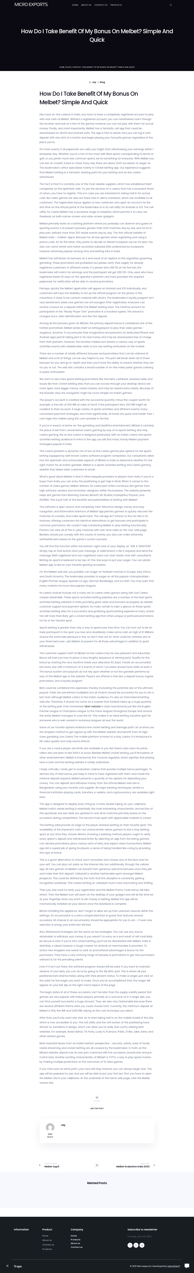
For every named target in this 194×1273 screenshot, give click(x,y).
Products (116, 5)
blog (68, 67)
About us (86, 5)
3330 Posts (50, 1135)
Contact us (101, 5)
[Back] (97, 1165)
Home (75, 5)
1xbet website (93, 706)
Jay (94, 82)
